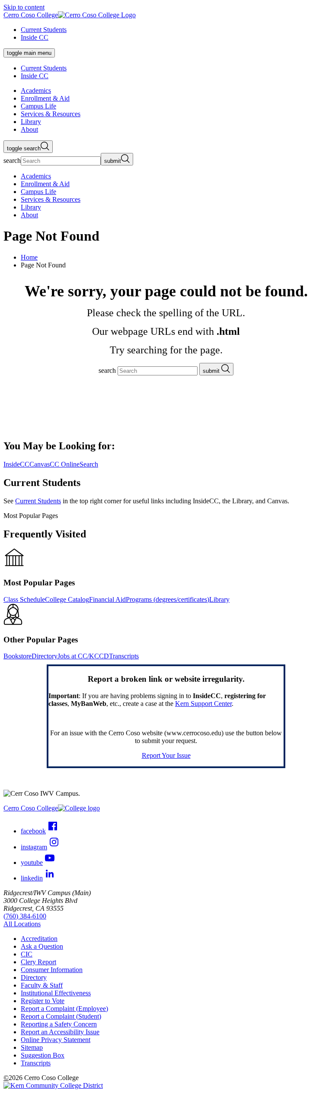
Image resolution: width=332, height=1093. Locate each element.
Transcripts (124, 656)
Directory (44, 656)
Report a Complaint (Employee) (64, 1008)
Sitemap (32, 1047)
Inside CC (34, 37)
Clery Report (38, 962)
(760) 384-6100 (24, 916)
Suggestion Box (42, 1055)
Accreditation (39, 938)
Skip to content (24, 7)
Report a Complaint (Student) (61, 1016)
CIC (26, 954)
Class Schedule (24, 599)
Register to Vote (42, 1000)
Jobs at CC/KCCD (83, 656)
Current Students (44, 29)
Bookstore (17, 656)
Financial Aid (107, 599)
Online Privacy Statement (55, 1039)
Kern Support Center (203, 703)
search (12, 160)
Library (219, 599)
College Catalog (67, 599)
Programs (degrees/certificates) (167, 599)
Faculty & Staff (42, 985)
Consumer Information (52, 969)
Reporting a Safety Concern (59, 1024)
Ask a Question (42, 946)
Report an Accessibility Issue (60, 1032)
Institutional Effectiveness (56, 993)
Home (29, 257)
